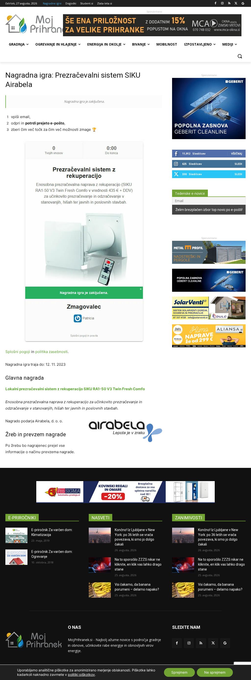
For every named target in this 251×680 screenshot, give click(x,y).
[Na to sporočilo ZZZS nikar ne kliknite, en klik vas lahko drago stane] (100, 565)
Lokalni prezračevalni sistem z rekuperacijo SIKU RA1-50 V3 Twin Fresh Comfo (75, 389)
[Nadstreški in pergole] (209, 266)
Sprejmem (179, 672)
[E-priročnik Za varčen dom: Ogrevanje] (16, 557)
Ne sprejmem (215, 672)
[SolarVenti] (209, 321)
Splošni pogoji (17, 351)
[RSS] (229, 3)
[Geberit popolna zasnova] (209, 137)
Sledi (238, 164)
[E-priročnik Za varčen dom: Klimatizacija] (16, 535)
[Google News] (243, 3)
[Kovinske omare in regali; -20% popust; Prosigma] (125, 492)
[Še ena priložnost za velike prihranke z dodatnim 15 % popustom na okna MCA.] (154, 25)
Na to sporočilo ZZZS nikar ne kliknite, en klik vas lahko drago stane (138, 564)
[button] (240, 56)
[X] (236, 3)
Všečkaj (236, 153)
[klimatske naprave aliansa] (209, 349)
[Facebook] (215, 3)
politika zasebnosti (51, 351)
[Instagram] (222, 3)
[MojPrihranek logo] (34, 23)
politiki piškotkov (81, 674)
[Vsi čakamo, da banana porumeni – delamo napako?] (100, 590)
